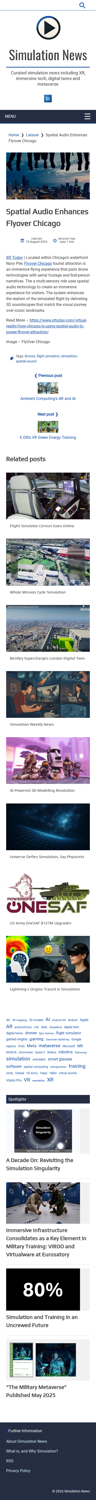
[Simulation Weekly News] (48, 694)
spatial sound (26, 361)
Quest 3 (40, 1052)
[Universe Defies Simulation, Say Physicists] (48, 826)
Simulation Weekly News (32, 724)
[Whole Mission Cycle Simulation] (48, 562)
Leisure (32, 135)
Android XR (59, 1020)
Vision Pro (14, 1080)
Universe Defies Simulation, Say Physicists (47, 856)
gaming (37, 1038)
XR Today (14, 257)
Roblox (51, 1052)
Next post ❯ (48, 414)
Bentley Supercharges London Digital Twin (47, 658)
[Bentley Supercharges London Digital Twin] (48, 628)
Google (76, 1039)
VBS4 (53, 1073)
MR (80, 1046)
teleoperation (58, 1067)
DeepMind (55, 1027)
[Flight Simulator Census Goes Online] (48, 496)
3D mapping (19, 1020)
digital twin (71, 1027)
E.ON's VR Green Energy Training (48, 437)
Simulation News (48, 54)
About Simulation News (26, 1441)
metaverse (49, 1045)
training (77, 1066)
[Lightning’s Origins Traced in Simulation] (48, 959)
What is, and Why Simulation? (32, 1451)
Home (14, 135)
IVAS (21, 1046)
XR (50, 1080)
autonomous (23, 1027)
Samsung (80, 1052)
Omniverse (26, 1052)
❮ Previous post (48, 375)
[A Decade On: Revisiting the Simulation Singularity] (43, 1130)
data (44, 1027)
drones (30, 356)
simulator (39, 1059)
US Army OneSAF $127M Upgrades (40, 923)
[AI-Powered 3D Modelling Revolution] (48, 760)
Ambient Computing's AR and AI (48, 398)
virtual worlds (68, 1073)
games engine (16, 1039)
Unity (9, 1073)
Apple (84, 1020)
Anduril (73, 1020)
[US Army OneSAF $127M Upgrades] (48, 893)
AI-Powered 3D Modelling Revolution (42, 790)
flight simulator (48, 356)
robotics (66, 1052)
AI (48, 1019)
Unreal (19, 1073)
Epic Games (46, 1033)
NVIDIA (11, 1052)
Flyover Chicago (38, 263)
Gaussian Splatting (57, 1039)
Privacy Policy (18, 1470)
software (13, 1066)
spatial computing (36, 1067)
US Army (32, 1073)
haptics (11, 1046)
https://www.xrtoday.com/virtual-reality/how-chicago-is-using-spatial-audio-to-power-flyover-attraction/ (46, 326)
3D (8, 1020)
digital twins (14, 1033)
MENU (10, 116)
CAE (36, 1027)
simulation (69, 356)
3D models (36, 1020)
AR (9, 1026)
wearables (38, 1080)
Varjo (43, 1073)
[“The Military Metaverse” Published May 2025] (43, 1359)
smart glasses (60, 1059)
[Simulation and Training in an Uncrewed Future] (43, 1289)
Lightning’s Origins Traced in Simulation (45, 989)
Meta (31, 1045)
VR (27, 1080)
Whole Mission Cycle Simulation (38, 592)
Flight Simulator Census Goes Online (42, 525)
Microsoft (69, 1046)
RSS (10, 1461)
